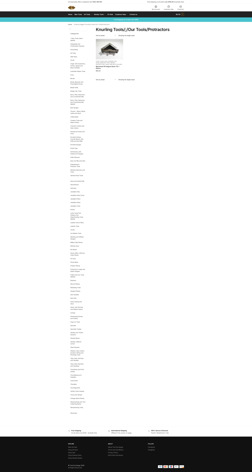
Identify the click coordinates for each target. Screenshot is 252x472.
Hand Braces (74, 184)
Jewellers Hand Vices (77, 195)
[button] (180, 14)
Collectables (74, 117)
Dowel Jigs (73, 148)
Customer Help (168, 9)
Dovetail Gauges (75, 144)
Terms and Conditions (115, 450)
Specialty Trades (75, 329)
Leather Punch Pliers (77, 222)
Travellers (73, 384)
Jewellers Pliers (75, 199)
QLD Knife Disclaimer (115, 455)
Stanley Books (75, 338)
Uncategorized (75, 388)
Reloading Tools (75, 287)
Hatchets (73, 188)
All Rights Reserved (75, 468)
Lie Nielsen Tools (75, 233)
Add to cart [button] (109, 75)
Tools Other (74, 380)
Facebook (151, 447)
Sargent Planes (75, 291)
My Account (156, 9)
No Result (73, 249)
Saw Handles (74, 294)
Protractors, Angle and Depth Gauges (109, 64)
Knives (72, 209)
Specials (73, 325)
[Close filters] (88, 28)
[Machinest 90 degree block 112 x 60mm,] (109, 49)
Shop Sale (71, 452)
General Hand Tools (76, 175)
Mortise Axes (74, 246)
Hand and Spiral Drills (77, 181)
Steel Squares (74, 347)
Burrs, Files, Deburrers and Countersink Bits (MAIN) (77, 102)
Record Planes (75, 284)
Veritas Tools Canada (77, 391)
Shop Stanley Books (75, 458)
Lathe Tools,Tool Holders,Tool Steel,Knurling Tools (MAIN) (106, 62)
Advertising (74, 49)
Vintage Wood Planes (77, 398)
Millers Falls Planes (76, 242)
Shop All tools (73, 450)
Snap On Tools (75, 322)
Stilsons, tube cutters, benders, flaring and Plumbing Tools (77, 353)
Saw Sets (73, 298)
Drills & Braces (75, 157)
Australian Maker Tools (77, 71)
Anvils (72, 60)
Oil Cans (73, 258)
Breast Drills (74, 87)
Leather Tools (74, 226)
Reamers (73, 280)
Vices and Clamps (76, 395)
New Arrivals (72, 447)
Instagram (151, 450)
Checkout (180, 9)
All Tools (73, 53)
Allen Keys (73, 56)
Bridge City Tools (75, 91)
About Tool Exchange (115, 447)
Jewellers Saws (75, 202)
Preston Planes (75, 266)
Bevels (72, 78)
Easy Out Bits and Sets (77, 161)
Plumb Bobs (74, 262)
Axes (72, 75)
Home (70, 24)
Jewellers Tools (75, 206)
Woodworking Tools (76, 407)
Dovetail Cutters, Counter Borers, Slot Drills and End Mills (76, 139)
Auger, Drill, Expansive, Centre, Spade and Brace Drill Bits (77, 66)
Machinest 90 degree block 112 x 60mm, (107, 67)
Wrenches (73, 413)
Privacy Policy (113, 452)
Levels (72, 230)
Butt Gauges (74, 108)
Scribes (72, 313)
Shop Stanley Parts (74, 455)
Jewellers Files (75, 192)
